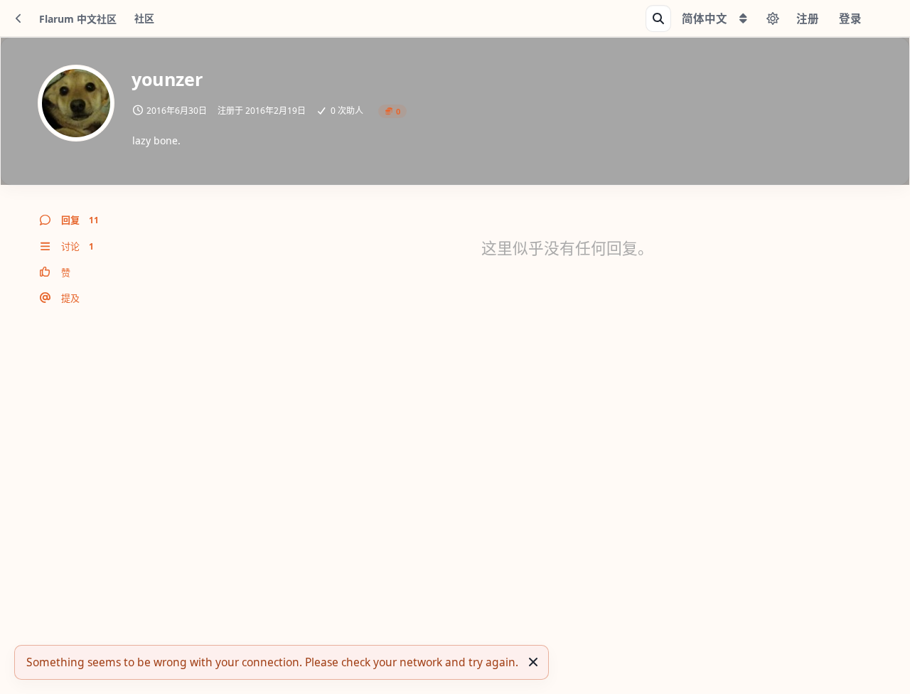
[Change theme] (773, 18)
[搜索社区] (658, 18)
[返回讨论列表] (18, 18)
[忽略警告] (533, 662)
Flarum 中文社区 (78, 19)
